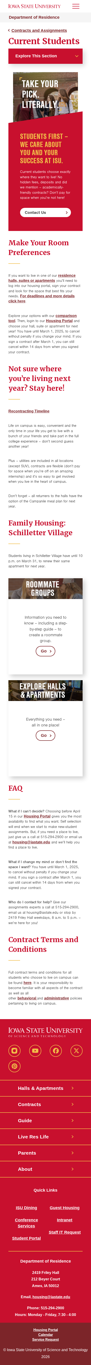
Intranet (64, 1220)
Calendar (45, 1335)
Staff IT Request (65, 1232)
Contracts (29, 1104)
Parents (27, 1153)
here (28, 983)
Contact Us (35, 212)
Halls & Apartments (40, 1088)
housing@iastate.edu (31, 842)
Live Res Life (33, 1136)
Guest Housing (65, 1207)
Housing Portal (37, 816)
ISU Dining (26, 1207)
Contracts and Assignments (39, 30)
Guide (25, 1120)
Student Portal (26, 1238)
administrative (56, 998)
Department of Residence (34, 17)
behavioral (27, 998)
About (25, 1169)
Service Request (45, 1339)
